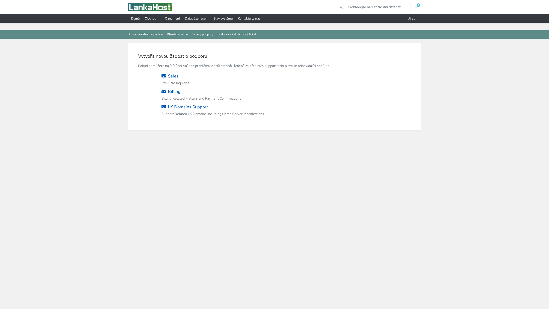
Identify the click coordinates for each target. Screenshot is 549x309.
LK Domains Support (187, 107)
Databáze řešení (196, 18)
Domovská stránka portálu (145, 34)
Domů (135, 18)
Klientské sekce (177, 34)
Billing (173, 91)
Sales (172, 76)
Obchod (151, 18)
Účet (411, 18)
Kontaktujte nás (249, 18)
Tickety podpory (202, 34)
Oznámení (172, 18)
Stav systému (223, 18)
